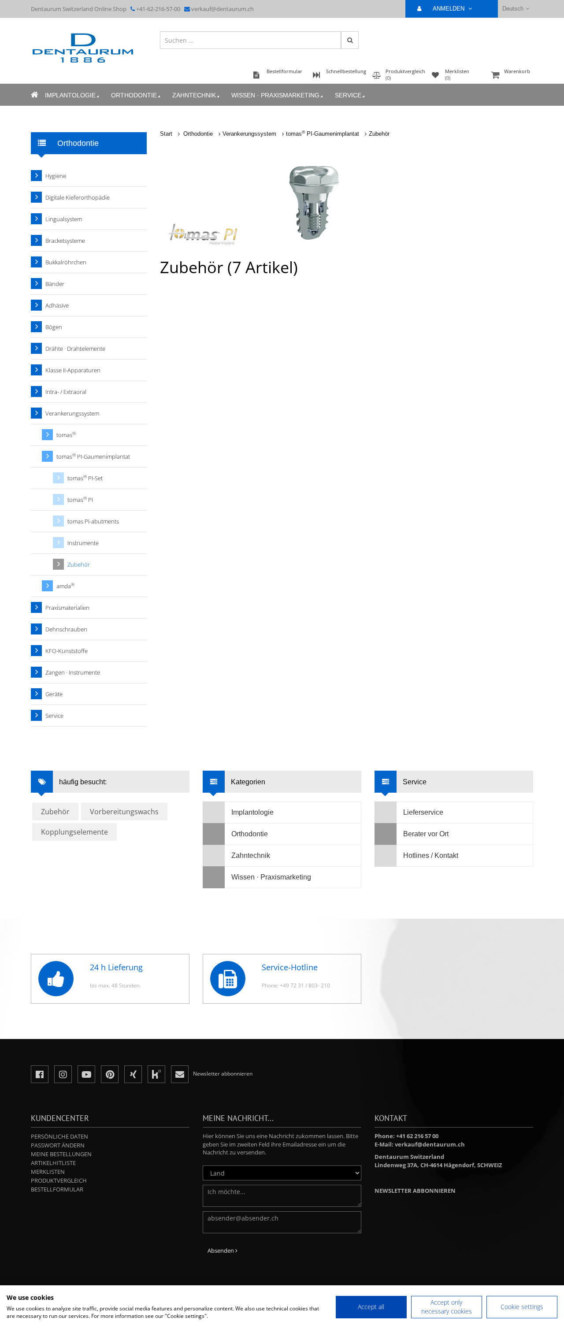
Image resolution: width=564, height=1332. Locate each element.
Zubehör (379, 133)
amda (65, 586)
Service (348, 95)
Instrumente (83, 543)
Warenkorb (517, 71)
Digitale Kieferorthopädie (77, 197)
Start (166, 133)
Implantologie (70, 95)
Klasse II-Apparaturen (72, 370)
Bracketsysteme (65, 241)
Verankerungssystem (249, 133)
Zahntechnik (194, 95)
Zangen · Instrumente (72, 672)
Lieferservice (423, 812)
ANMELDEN (449, 8)
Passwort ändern (58, 1145)
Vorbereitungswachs (124, 811)
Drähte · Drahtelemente (75, 348)
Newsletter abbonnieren (415, 1191)
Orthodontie (134, 95)
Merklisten (48, 1172)
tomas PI (80, 499)
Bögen (53, 327)
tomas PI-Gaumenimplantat (322, 133)
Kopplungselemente (74, 832)
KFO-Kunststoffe (66, 651)
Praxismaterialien (67, 608)
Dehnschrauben (66, 629)
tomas (66, 434)
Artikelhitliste (53, 1163)
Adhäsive (57, 305)
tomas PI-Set (85, 478)
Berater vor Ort (426, 834)
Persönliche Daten (59, 1136)
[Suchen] (350, 40)
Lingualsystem (63, 219)
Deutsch (512, 8)
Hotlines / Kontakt (430, 855)
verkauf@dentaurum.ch (222, 9)
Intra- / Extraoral (65, 392)
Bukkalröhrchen (65, 262)
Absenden (221, 1250)
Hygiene (55, 176)
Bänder (54, 284)
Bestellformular (57, 1189)
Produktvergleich (59, 1180)
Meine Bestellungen (61, 1154)
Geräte (54, 694)
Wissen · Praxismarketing (275, 95)
